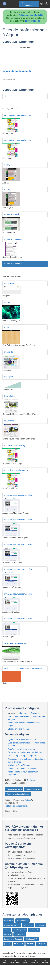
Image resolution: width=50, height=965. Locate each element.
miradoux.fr (34, 930)
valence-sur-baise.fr (12, 925)
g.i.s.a (6, 327)
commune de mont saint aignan (17, 115)
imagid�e (8, 352)
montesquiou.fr (19, 930)
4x (5, 96)
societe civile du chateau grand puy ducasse (23, 668)
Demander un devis (14, 789)
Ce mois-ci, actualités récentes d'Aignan (25, 752)
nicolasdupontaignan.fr (16, 71)
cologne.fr (41, 944)
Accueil (5, 963)
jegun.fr (7, 944)
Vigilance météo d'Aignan (19, 765)
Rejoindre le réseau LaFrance (18, 794)
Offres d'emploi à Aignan (18, 729)
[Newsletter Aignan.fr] (41, 3)
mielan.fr (7, 934)
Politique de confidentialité (31, 15)
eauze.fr (30, 944)
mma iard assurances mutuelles (18, 495)
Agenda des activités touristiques (22, 739)
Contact (45, 963)
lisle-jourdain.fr (31, 939)
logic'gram (8, 377)
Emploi (25, 963)
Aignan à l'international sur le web (22, 768)
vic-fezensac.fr (22, 921)
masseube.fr (20, 934)
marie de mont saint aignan (16, 470)
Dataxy (28, 800)
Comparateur (15, 963)
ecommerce (9, 283)
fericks (7, 302)
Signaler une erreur (33, 789)
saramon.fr (28, 925)
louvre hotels (9, 396)
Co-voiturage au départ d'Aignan (22, 756)
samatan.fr (40, 925)
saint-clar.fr (8, 921)
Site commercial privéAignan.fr (29, 4)
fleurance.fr (18, 944)
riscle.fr (7, 930)
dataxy (7, 165)
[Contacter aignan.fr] (46, 3)
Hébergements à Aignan (28, 713)
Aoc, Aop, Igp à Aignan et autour (21, 749)
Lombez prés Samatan (13, 939)
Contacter (30, 780)
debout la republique (13, 214)
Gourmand (34, 963)
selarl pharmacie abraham (15, 643)
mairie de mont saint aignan (16, 445)
